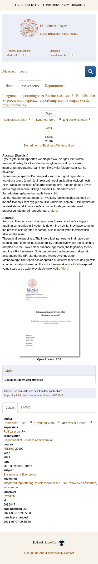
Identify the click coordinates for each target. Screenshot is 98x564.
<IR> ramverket (72, 483)
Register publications (19, 50)
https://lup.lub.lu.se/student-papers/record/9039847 (33, 395)
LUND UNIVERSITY (26, 5)
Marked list (15, 55)
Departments (54, 86)
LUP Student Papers (53, 25)
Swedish (9, 496)
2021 (49, 128)
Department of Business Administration (49, 145)
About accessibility (51, 553)
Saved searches (61, 55)
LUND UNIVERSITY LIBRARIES (64, 5)
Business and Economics (20, 474)
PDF (58, 359)
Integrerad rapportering (19, 483)
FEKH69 (49, 137)
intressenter (11, 487)
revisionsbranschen (47, 483)
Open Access (45, 359)
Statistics (54, 50)
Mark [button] (49, 113)
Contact (69, 553)
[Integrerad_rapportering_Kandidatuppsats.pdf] (49, 355)
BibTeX (25, 407)
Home (10, 86)
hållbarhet (89, 483)
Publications (30, 86)
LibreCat (51, 542)
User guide (31, 553)
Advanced (8, 71)
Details (10, 407)
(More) (53, 210)
